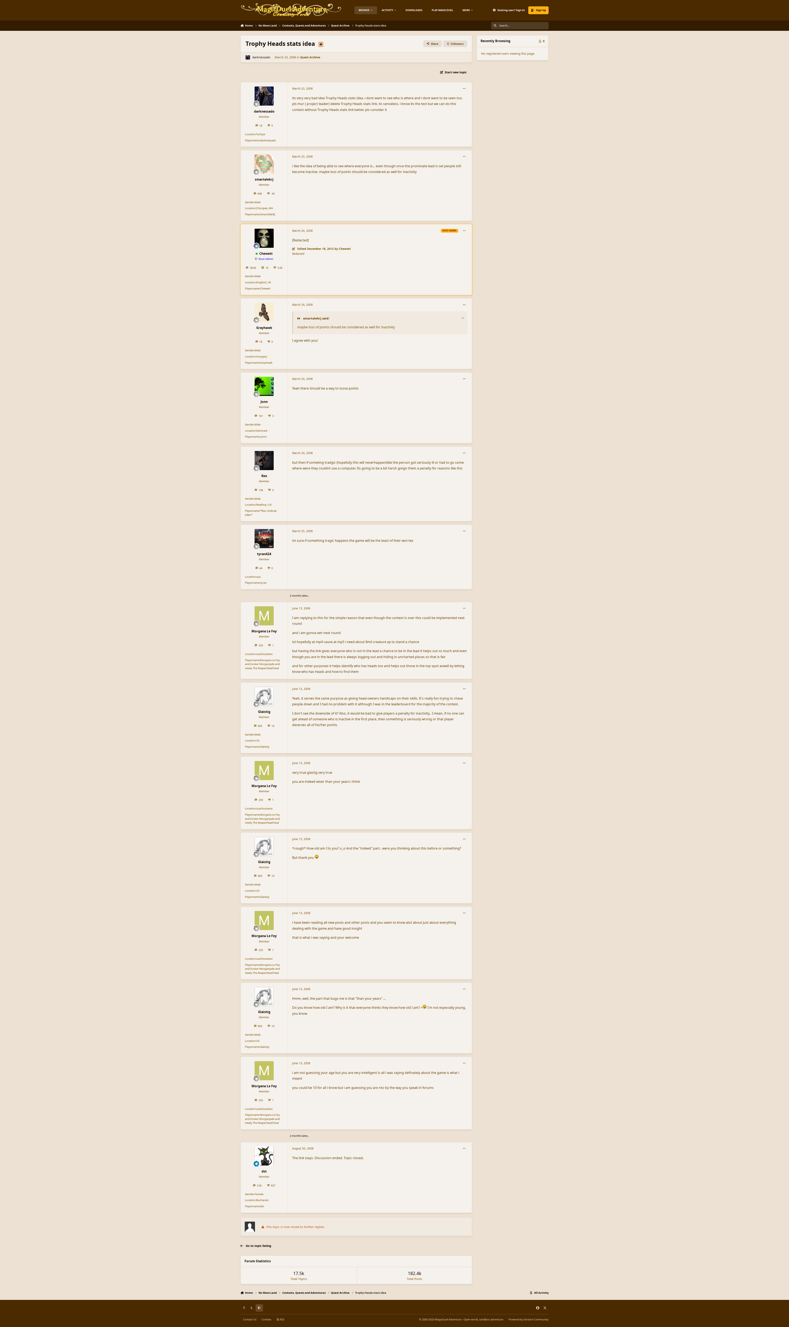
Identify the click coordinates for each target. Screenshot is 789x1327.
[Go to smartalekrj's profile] (264, 164)
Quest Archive (310, 57)
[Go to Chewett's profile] (264, 238)
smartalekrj (264, 179)
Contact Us (249, 1319)
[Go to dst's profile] (264, 1156)
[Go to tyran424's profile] (264, 538)
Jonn (264, 401)
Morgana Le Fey (264, 631)
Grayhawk (264, 327)
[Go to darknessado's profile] (248, 57)
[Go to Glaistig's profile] (264, 696)
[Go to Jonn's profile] (264, 386)
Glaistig (264, 711)
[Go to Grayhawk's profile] (264, 312)
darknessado (261, 57)
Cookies (266, 1319)
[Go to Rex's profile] (264, 460)
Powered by (529, 1319)
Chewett (266, 253)
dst (264, 1171)
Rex (264, 476)
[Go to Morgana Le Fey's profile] (264, 615)
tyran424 (264, 554)
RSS (281, 1319)
